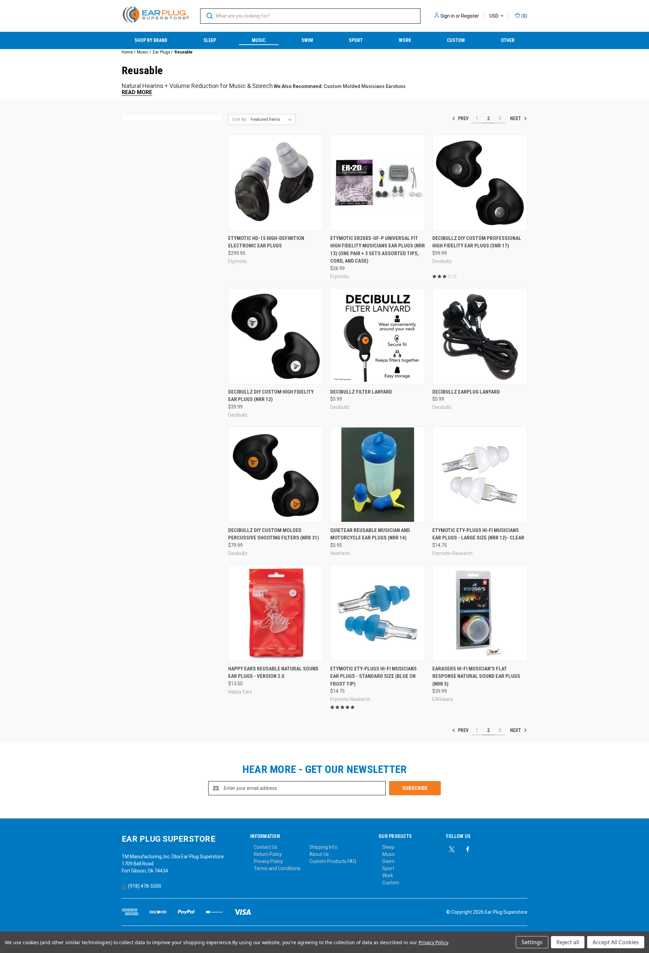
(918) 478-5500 (144, 886)
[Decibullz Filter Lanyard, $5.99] (378, 336)
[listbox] (272, 119)
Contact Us (265, 847)
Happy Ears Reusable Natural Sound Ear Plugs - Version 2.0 (273, 673)
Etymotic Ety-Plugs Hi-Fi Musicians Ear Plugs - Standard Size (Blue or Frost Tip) (373, 676)
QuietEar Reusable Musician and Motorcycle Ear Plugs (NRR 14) (370, 534)
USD (494, 16)
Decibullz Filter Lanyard (361, 392)
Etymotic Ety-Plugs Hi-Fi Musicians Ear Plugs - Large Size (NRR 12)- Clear (478, 534)
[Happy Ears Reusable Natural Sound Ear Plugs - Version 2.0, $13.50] (276, 613)
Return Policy (268, 854)
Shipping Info (323, 847)
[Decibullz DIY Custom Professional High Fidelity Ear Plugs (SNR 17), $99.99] (480, 182)
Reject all (567, 942)
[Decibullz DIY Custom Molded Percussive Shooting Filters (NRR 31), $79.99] (276, 475)
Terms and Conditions (277, 868)
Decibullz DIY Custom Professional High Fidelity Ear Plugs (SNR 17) (476, 242)
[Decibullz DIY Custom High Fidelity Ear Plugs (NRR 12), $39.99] (276, 336)
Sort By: (239, 119)
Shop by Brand (151, 40)
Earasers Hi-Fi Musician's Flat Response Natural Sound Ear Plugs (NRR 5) (476, 676)
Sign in (447, 16)
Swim (307, 40)
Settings (532, 942)
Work (405, 40)
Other (507, 40)
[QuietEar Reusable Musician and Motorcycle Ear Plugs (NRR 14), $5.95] (378, 475)
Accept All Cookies (616, 942)
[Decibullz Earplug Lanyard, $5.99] (480, 336)
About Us (319, 854)
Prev (462, 118)
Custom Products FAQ (332, 861)
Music (258, 40)
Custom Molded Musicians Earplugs (365, 86)
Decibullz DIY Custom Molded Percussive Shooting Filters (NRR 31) (273, 534)
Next (516, 118)
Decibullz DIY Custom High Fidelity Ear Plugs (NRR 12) (271, 396)
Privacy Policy (268, 861)
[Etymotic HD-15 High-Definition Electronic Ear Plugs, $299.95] (276, 182)
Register (470, 16)
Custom (456, 40)
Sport (356, 40)
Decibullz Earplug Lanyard (466, 392)
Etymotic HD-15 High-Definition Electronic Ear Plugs (266, 242)
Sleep (209, 40)
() (523, 16)
